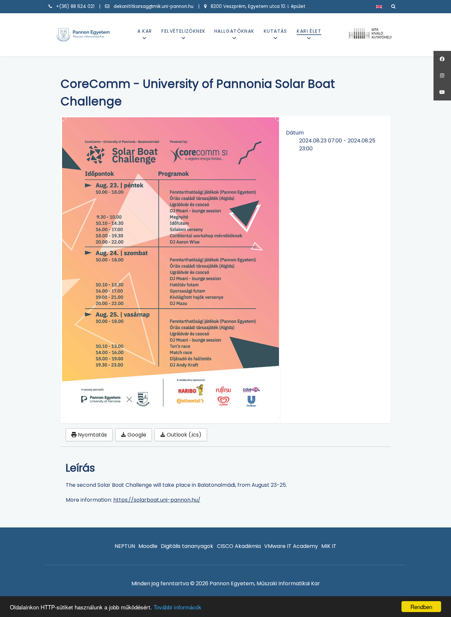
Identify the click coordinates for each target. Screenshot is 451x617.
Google (136, 435)
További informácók (177, 607)
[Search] (393, 6)
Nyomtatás (92, 435)
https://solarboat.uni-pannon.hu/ (156, 500)
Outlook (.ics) (183, 435)
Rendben (421, 606)
